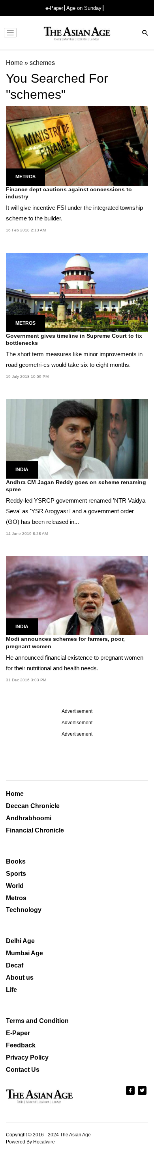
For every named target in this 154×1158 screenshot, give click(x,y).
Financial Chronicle (35, 830)
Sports (16, 873)
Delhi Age (20, 941)
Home (15, 793)
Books (16, 861)
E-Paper (18, 1033)
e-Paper (54, 8)
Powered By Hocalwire (30, 1142)
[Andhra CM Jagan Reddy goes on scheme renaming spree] (77, 438)
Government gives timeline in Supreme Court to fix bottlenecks (74, 339)
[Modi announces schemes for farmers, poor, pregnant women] (77, 595)
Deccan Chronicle (33, 806)
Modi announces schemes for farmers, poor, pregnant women (65, 642)
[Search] (145, 34)
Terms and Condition (37, 1020)
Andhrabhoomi (28, 818)
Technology (23, 909)
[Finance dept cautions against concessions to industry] (77, 145)
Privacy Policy (27, 1057)
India (21, 469)
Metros (25, 176)
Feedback (21, 1045)
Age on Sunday (83, 8)
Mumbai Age (24, 953)
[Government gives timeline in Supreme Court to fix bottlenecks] (77, 292)
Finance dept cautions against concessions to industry (69, 193)
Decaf (14, 965)
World (15, 885)
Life (11, 989)
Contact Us (22, 1069)
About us (20, 977)
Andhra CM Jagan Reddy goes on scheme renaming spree (76, 485)
